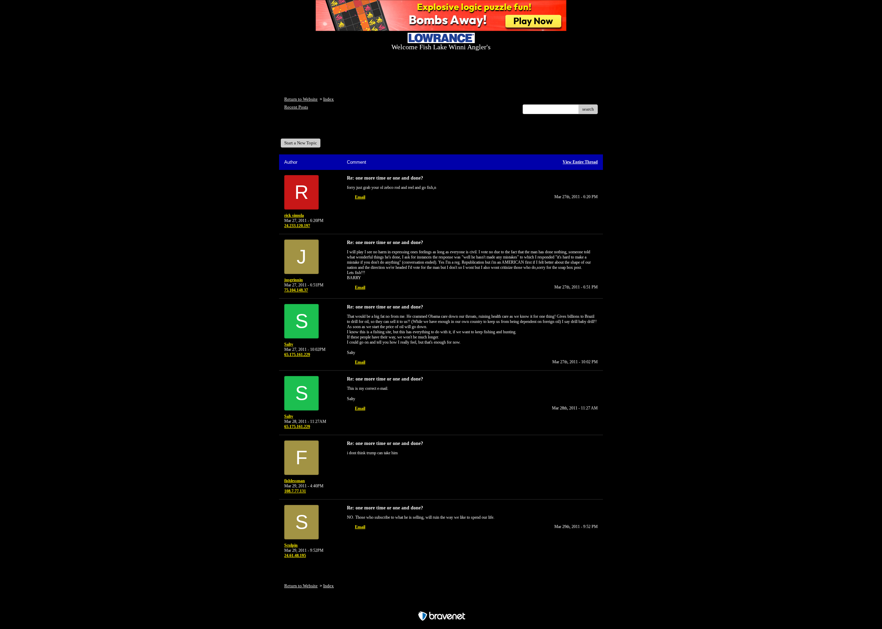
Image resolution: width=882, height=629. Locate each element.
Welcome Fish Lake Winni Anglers (322, 128)
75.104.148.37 (296, 290)
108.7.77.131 (295, 491)
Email (360, 197)
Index (328, 99)
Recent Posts (296, 107)
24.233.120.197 (297, 225)
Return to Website (301, 99)
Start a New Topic (300, 142)
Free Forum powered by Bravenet (441, 604)
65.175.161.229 (297, 354)
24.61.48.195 (295, 555)
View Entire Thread (580, 162)
